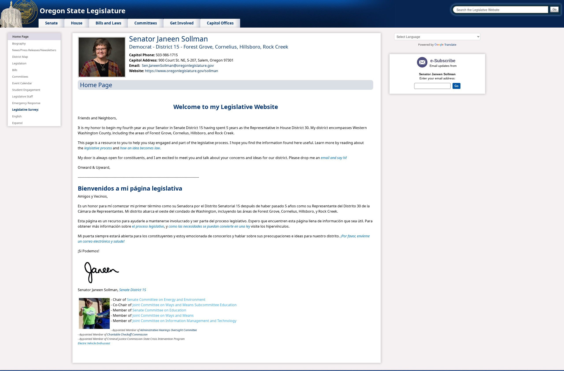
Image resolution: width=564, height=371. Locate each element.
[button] (554, 9)
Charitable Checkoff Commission (127, 334)
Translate (450, 45)
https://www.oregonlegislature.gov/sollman (181, 70)
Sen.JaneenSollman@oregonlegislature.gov (177, 65)
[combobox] (500, 9)
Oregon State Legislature (82, 10)
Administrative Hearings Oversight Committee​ (168, 330)
